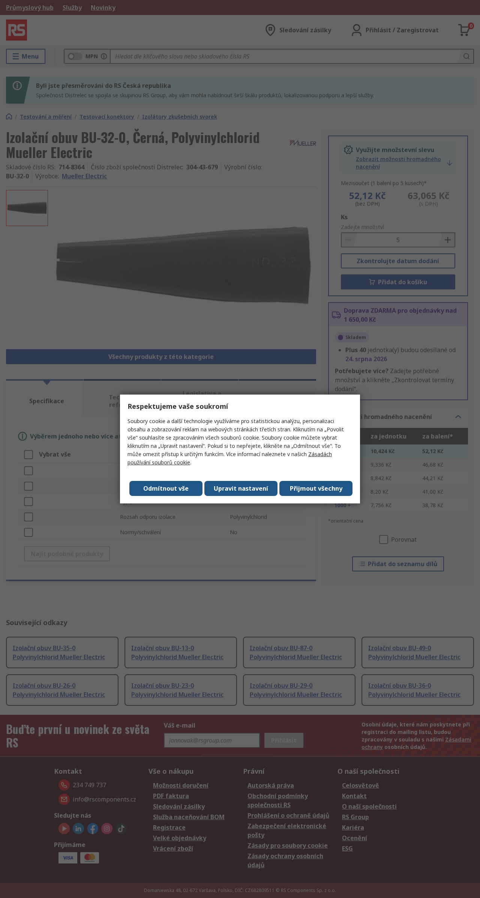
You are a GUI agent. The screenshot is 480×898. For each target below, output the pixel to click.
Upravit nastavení (241, 488)
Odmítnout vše (166, 488)
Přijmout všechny (316, 488)
